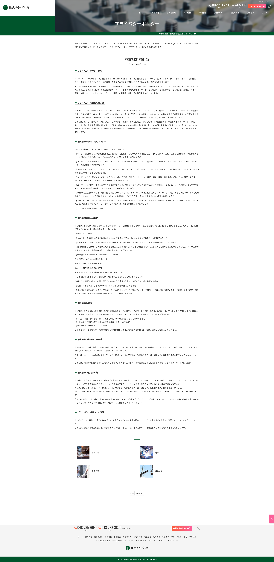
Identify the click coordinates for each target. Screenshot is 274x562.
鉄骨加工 (140, 493)
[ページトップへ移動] (197, 528)
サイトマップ (173, 541)
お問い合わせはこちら (257, 6)
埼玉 (132, 493)
